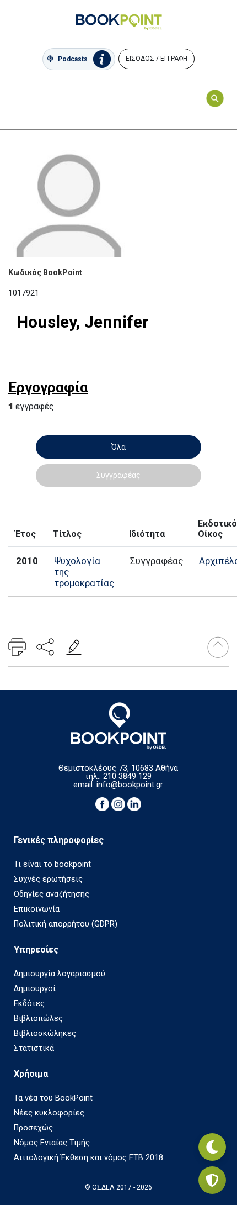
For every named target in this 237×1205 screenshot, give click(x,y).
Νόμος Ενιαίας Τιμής (52, 1143)
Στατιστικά (34, 1048)
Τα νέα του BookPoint (53, 1098)
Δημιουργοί (35, 988)
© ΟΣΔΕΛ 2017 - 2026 (118, 1187)
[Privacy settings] (212, 1180)
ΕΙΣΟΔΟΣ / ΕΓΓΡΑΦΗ (156, 58)
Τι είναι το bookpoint (52, 864)
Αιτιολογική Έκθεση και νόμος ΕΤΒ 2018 (88, 1157)
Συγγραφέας (118, 475)
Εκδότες (29, 1003)
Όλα (118, 447)
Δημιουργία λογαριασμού (59, 973)
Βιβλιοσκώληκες (45, 1033)
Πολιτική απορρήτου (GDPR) (65, 924)
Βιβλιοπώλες (38, 1018)
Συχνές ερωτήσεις (48, 879)
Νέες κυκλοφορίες (49, 1113)
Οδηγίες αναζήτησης (51, 894)
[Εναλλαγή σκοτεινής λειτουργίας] (212, 1147)
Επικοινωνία (37, 909)
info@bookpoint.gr (129, 785)
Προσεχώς (33, 1128)
